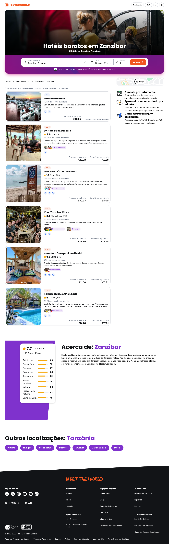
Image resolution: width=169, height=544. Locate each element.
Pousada (69, 506)
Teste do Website (81, 539)
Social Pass (105, 493)
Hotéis (68, 500)
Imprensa (138, 500)
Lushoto (63, 447)
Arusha (11, 447)
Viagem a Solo (106, 519)
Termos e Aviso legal (42, 539)
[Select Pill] (155, 4)
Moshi (117, 447)
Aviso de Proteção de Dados (17, 539)
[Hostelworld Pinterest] (31, 494)
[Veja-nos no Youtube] (25, 494)
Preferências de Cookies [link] (118, 539)
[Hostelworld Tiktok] (37, 494)
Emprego (138, 506)
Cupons (58, 539)
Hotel (47, 95)
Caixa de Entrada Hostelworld (146, 532)
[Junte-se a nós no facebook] (7, 494)
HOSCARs (104, 513)
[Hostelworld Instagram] (19, 494)
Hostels (69, 493)
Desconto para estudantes (111, 526)
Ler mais (64, 88)
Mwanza (79, 447)
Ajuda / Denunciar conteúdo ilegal (77, 525)
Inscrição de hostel (142, 519)
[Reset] (85, 62)
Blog (102, 500)
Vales (67, 539)
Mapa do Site (98, 539)
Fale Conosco (71, 519)
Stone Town (45, 447)
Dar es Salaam (99, 447)
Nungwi (27, 447)
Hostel (47, 127)
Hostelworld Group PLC (144, 493)
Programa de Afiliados (143, 526)
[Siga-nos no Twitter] (13, 494)
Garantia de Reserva (108, 506)
